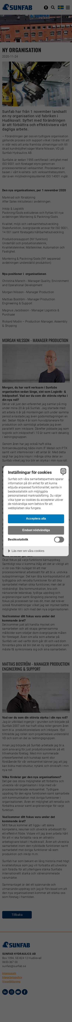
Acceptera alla (36, 518)
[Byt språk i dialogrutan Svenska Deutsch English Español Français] (63, 471)
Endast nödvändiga (36, 530)
